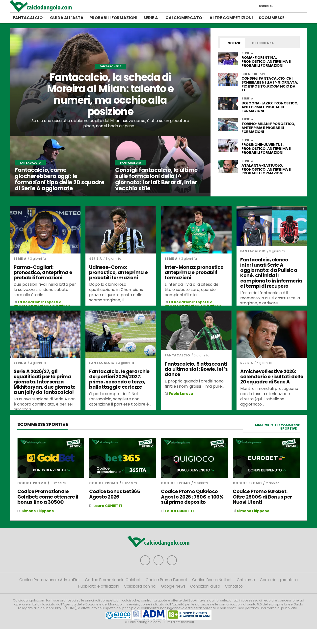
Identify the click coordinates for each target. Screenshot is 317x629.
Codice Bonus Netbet (212, 579)
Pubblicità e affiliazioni (98, 586)
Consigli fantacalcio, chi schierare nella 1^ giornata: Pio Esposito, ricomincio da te (269, 84)
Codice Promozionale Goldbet (113, 579)
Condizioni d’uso (205, 586)
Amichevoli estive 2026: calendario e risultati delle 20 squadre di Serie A (271, 376)
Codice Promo (32, 483)
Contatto (234, 586)
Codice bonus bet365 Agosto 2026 (114, 494)
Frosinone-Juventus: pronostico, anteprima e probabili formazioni (266, 148)
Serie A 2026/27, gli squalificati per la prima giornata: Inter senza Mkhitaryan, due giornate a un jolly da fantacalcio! (45, 382)
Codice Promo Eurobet (166, 579)
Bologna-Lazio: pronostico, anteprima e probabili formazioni (269, 107)
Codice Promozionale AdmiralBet (49, 579)
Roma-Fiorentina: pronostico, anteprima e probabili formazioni (266, 61)
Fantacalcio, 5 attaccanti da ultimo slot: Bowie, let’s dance (196, 369)
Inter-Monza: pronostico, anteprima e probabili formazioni (195, 272)
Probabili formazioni (113, 18)
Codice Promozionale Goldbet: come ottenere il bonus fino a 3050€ (47, 496)
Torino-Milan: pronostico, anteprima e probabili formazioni (268, 127)
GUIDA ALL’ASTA (66, 18)
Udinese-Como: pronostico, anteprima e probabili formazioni (118, 272)
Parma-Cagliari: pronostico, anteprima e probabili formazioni (43, 272)
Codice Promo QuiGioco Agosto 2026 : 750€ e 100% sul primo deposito (192, 496)
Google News (173, 586)
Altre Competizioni (231, 18)
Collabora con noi (140, 586)
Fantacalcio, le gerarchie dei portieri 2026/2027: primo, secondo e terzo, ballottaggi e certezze (119, 379)
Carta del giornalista (279, 579)
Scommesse (272, 18)
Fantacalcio (28, 18)
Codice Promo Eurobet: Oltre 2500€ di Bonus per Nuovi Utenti (262, 496)
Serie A (150, 18)
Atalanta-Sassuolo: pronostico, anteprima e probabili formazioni (266, 169)
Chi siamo (246, 579)
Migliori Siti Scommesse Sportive (277, 427)
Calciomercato (183, 18)
